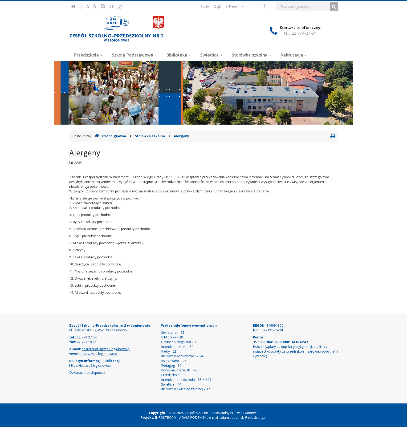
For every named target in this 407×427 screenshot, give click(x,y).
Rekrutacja (292, 55)
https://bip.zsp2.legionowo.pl (90, 365)
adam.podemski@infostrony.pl (243, 417)
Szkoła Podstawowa (133, 55)
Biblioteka (177, 55)
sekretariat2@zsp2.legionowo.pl (106, 349)
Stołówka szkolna (250, 55)
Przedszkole (87, 55)
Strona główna (113, 136)
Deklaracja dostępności (87, 372)
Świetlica (210, 55)
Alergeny (181, 136)
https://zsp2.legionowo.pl (99, 353)
